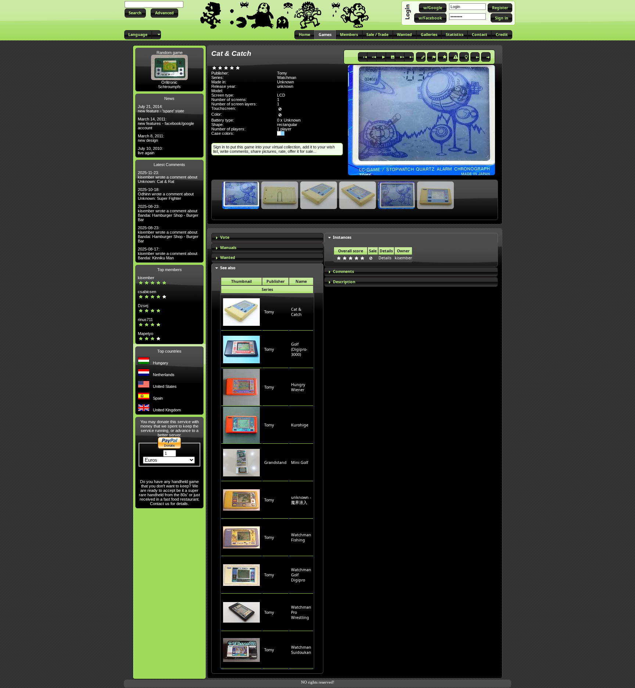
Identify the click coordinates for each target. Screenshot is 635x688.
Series (267, 289)
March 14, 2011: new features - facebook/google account (166, 123)
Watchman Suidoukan (301, 650)
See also (228, 267)
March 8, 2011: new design (151, 138)
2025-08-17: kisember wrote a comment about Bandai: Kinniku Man (167, 253)
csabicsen (147, 291)
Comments (343, 271)
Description (344, 281)
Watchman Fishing (301, 537)
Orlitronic (169, 82)
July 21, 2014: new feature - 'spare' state (161, 108)
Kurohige (299, 425)
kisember (146, 277)
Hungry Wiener (298, 387)
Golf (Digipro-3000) (299, 349)
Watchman (286, 77)
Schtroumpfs (169, 86)
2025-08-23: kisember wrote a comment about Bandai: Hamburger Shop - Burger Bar (168, 213)
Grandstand (275, 462)
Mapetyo (145, 333)
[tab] (267, 238)
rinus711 (145, 319)
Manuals (228, 247)
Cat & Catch (296, 312)
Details (385, 257)
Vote (224, 237)
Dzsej (143, 305)
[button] (135, 13)
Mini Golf (299, 462)
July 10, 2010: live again (150, 150)
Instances (342, 237)
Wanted (227, 257)
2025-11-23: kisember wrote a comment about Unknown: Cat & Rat (167, 177)
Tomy (269, 311)
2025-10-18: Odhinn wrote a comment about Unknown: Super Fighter (166, 194)
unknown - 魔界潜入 (301, 500)
